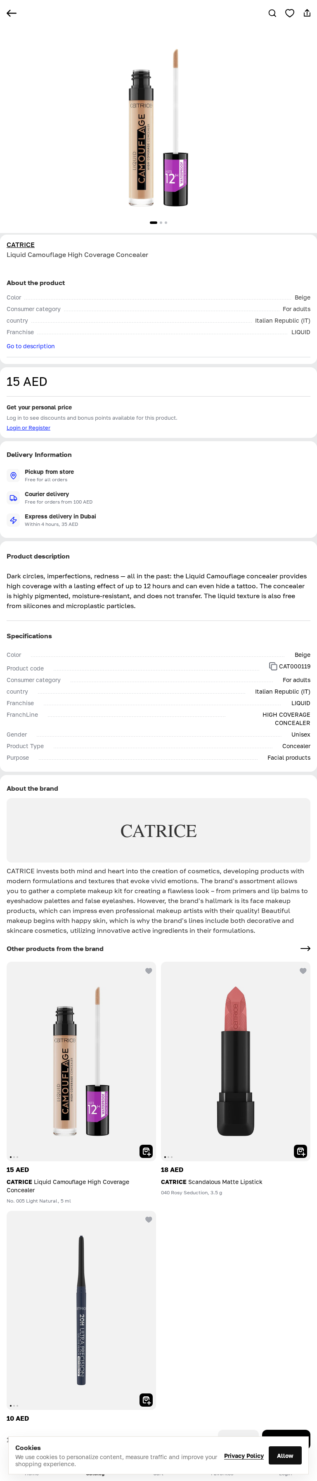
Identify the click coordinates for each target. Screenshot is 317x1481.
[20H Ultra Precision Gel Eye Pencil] (81, 1310)
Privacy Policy (244, 1455)
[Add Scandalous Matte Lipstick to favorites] (302, 970)
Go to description (31, 345)
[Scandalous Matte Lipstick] (235, 1061)
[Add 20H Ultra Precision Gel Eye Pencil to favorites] (148, 1219)
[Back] (11, 13)
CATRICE (21, 244)
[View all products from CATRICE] (305, 948)
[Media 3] (166, 222)
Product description (38, 556)
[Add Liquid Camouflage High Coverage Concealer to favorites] (290, 13)
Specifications (29, 636)
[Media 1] (153, 222)
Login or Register (28, 427)
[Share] (307, 13)
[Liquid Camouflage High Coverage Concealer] (81, 1061)
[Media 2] (161, 222)
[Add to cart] (146, 1151)
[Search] (272, 13)
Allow (285, 1455)
